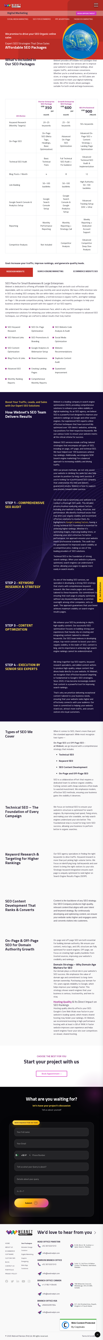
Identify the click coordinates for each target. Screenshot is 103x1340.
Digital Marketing (27, 1254)
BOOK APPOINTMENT (86, 13)
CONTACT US (9, 1266)
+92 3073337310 (49, 1245)
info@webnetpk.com (51, 1253)
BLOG (7, 1262)
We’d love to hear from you (65, 1232)
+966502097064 (49, 1305)
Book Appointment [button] (51, 1074)
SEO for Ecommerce (42, 19)
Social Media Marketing (17, 19)
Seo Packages (26, 1243)
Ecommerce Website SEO (85, 271)
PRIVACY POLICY (11, 1273)
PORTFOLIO (9, 1269)
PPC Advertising (62, 19)
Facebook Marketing (83, 19)
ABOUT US (9, 1247)
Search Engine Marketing (50, 271)
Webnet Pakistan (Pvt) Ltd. (22, 1336)
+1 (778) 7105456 (49, 1284)
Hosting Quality (63, 1002)
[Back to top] (97, 1334)
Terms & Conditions (90, 1336)
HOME (7, 1243)
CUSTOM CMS (10, 1258)
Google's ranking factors (77, 522)
